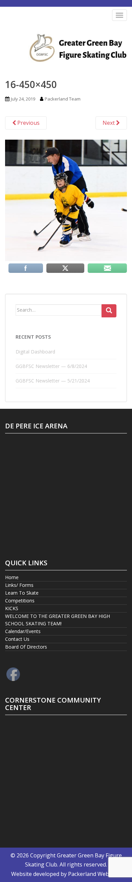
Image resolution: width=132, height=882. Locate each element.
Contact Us (17, 639)
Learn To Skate (22, 593)
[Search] (109, 311)
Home (12, 577)
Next (109, 122)
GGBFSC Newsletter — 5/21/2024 (53, 380)
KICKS (11, 608)
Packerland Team (63, 99)
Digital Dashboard (35, 351)
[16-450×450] (66, 199)
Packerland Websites (94, 874)
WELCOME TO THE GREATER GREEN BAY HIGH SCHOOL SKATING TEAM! (57, 620)
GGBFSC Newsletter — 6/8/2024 (51, 366)
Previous (28, 122)
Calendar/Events (23, 631)
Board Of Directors (26, 647)
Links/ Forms (19, 585)
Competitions (20, 600)
